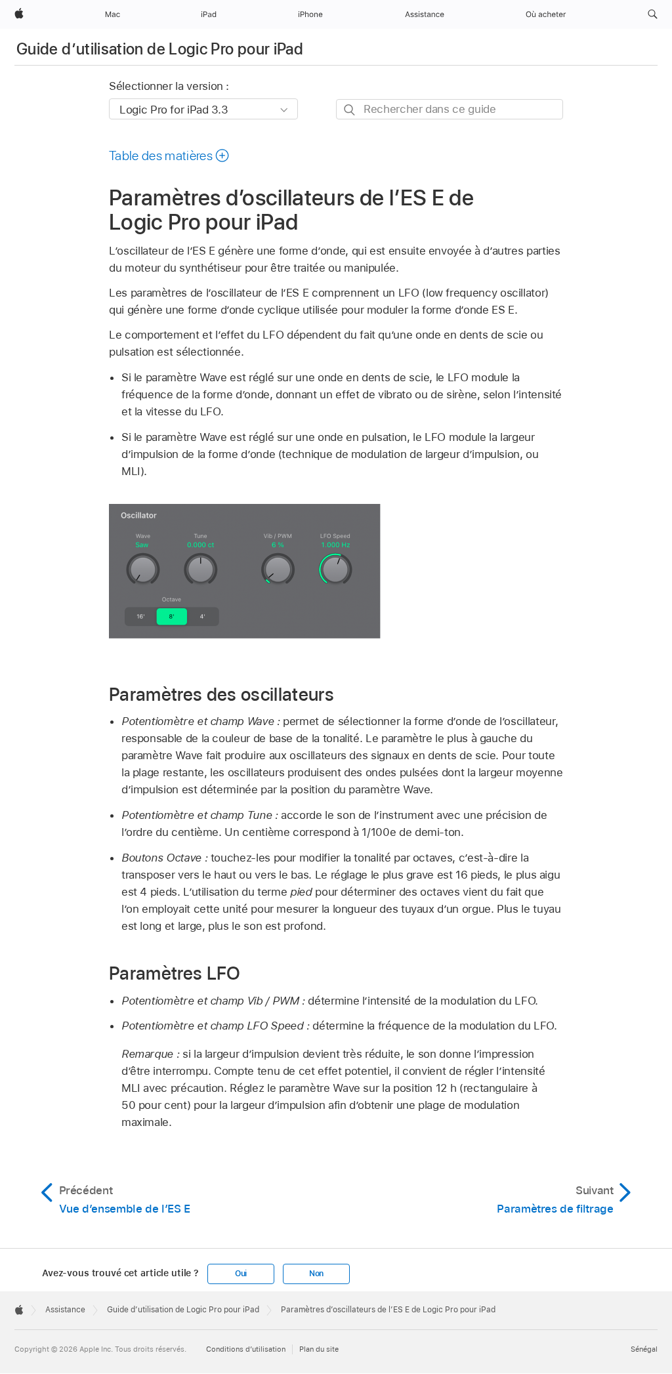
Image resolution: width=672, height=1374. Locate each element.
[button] (652, 14)
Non (316, 1273)
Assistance (65, 1309)
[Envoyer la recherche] (350, 110)
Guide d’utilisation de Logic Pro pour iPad (159, 48)
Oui (241, 1273)
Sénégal (644, 1349)
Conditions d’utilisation (245, 1349)
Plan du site (319, 1349)
